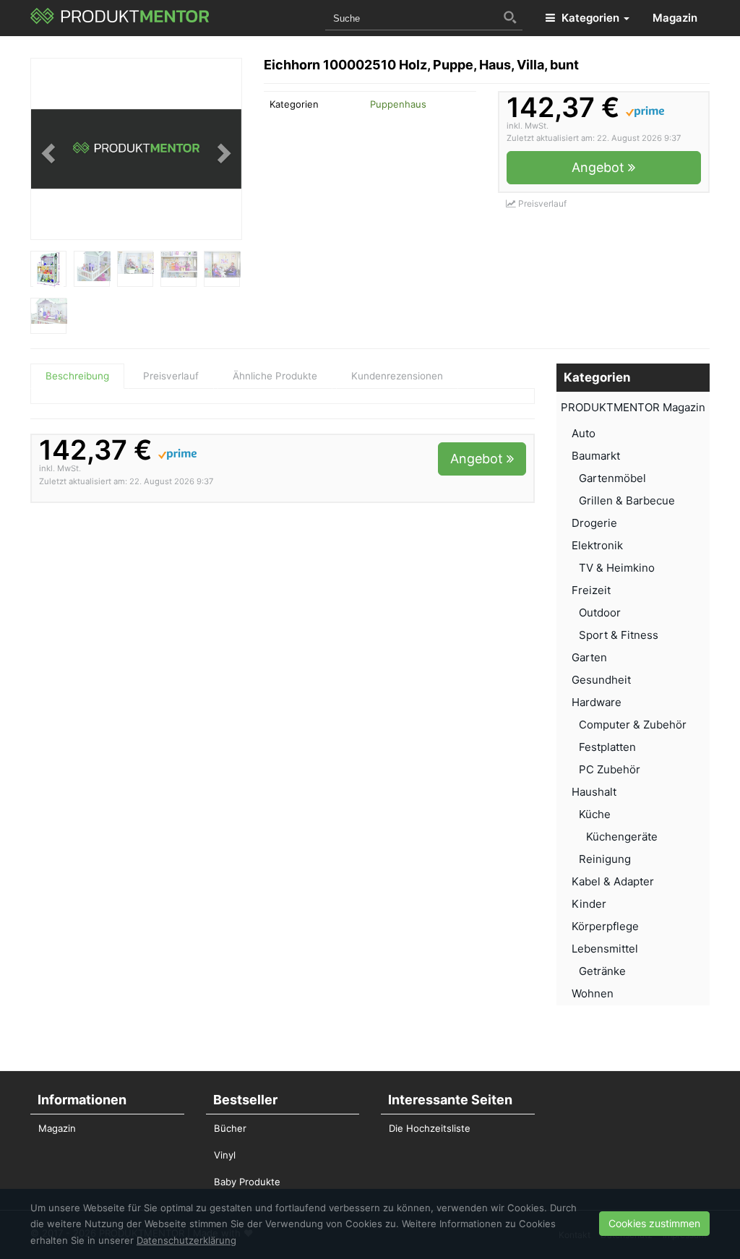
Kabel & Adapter (613, 881)
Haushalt (594, 792)
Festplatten (607, 747)
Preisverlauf (541, 203)
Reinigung (605, 859)
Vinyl (225, 1155)
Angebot (600, 167)
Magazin (675, 18)
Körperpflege (605, 926)
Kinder (589, 904)
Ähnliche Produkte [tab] (275, 376)
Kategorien (590, 18)
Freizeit (591, 590)
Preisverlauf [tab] (171, 376)
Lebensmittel (605, 948)
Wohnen (593, 993)
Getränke (602, 971)
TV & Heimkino (617, 568)
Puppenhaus (398, 104)
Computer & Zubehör (633, 724)
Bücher (230, 1128)
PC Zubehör (609, 769)
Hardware (596, 702)
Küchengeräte (622, 836)
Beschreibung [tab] (77, 376)
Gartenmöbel (612, 478)
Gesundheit (601, 680)
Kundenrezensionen (397, 376)
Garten (589, 657)
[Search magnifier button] (510, 17)
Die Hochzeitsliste (429, 1128)
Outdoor (600, 612)
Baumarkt (596, 456)
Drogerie (594, 523)
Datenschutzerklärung (186, 1240)
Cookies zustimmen (654, 1223)
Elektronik (597, 545)
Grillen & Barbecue (627, 500)
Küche (595, 814)
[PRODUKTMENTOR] (120, 18)
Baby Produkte (247, 1181)
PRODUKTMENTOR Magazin (633, 407)
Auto (583, 433)
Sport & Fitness (618, 635)
